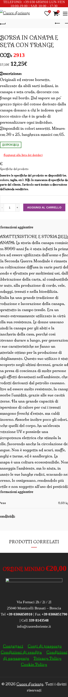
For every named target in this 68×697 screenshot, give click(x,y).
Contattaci (13, 646)
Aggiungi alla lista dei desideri (23, 155)
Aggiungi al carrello (44, 207)
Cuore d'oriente (29, 684)
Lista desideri (49, 11)
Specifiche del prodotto (34, 169)
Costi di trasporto (45, 646)
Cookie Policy (34, 664)
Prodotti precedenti (57, 23)
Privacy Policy (48, 658)
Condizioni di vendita (21, 652)
